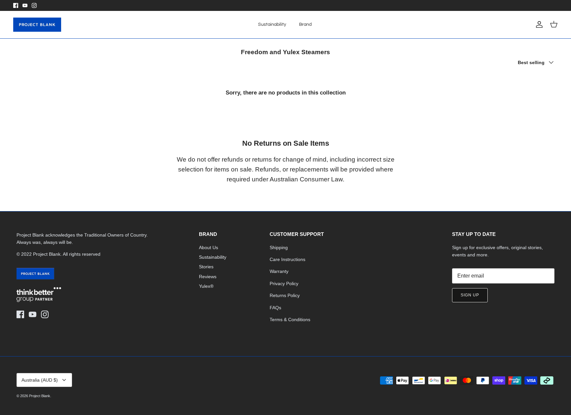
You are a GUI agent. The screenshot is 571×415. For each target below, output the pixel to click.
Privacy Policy (284, 283)
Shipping (279, 247)
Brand (305, 24)
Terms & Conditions (290, 319)
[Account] (538, 24)
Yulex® (206, 286)
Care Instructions (287, 259)
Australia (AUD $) (39, 380)
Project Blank (39, 396)
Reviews (207, 276)
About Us (208, 247)
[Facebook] (15, 5)
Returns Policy (285, 295)
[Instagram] (34, 5)
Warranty (279, 271)
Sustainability (272, 24)
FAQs (275, 307)
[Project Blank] (37, 25)
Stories (206, 266)
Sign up (470, 295)
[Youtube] (24, 5)
